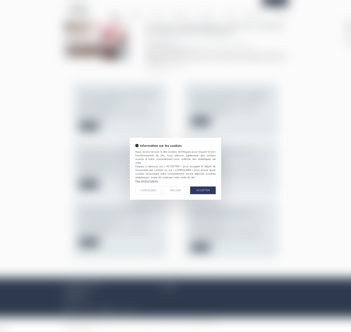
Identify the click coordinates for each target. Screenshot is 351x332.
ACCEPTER (203, 190)
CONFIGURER (148, 190)
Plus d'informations (146, 181)
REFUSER (175, 190)
